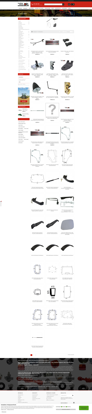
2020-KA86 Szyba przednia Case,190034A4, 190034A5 (67, 278)
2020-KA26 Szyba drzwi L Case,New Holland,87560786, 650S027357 (67, 142)
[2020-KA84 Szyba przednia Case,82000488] (52, 269)
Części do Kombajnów (21, 60)
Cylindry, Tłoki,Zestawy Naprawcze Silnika (23, 30)
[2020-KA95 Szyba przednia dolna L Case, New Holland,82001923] (67, 292)
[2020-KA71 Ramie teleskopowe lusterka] (52, 201)
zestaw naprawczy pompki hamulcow (23, 132)
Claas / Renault (21, 50)
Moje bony (34, 399)
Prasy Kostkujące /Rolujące (22, 69)
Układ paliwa (20, 34)
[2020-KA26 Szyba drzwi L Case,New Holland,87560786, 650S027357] (67, 133)
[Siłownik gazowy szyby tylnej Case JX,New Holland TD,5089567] (37, 133)
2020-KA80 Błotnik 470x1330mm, (52, 255)
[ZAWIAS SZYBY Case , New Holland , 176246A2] (67, 42)
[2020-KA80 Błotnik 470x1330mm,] (52, 247)
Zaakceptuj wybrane (66, 409)
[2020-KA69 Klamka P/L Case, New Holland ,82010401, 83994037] (37, 201)
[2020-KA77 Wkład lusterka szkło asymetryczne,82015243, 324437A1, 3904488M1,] (67, 224)
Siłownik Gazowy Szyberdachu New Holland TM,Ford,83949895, (52, 118)
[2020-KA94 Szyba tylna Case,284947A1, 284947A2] (67, 315)
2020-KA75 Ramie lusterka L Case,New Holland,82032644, (52, 233)
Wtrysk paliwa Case (21, 123)
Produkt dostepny (22, 80)
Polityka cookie (3, 409)
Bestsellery (19, 397)
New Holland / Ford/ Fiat (22, 24)
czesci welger (20, 130)
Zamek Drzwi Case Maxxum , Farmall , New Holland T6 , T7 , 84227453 (67, 97)
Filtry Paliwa (20, 26)
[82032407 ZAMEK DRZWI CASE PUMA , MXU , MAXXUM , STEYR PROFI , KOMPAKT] (37, 65)
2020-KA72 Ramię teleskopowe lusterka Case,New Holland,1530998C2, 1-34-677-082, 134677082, (67, 211)
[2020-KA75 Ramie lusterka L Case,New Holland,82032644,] (52, 224)
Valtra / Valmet (21, 56)
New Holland (20, 128)
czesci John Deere (21, 121)
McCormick (20, 55)
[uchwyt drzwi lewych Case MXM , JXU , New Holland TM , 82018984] (52, 88)
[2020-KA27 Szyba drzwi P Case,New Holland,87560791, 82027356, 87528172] (37, 156)
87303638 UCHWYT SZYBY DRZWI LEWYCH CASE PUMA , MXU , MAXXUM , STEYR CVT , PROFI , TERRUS (37, 52)
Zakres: (19, 84)
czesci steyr (20, 139)
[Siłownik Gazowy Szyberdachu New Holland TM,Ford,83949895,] (52, 110)
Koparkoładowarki (21, 61)
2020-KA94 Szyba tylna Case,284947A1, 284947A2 (67, 324)
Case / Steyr (20, 22)
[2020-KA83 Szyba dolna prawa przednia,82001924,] (37, 269)
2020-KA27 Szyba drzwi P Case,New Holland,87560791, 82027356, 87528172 (37, 165)
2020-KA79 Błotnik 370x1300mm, (37, 255)
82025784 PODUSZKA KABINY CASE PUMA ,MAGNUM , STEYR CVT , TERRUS (37, 97)
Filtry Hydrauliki (21, 28)
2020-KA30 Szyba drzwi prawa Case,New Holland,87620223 (67, 165)
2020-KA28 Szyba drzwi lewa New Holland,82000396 (52, 165)
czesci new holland (21, 137)
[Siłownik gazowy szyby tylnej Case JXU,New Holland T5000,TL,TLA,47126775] (67, 110)
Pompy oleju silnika (21, 33)
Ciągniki (19, 21)
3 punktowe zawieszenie (22, 57)
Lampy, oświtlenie (21, 47)
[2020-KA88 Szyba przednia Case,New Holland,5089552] (37, 292)
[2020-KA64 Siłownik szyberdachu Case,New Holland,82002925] (52, 178)
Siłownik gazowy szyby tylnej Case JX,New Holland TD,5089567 (37, 142)
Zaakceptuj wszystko (84, 408)
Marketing (69, 406)
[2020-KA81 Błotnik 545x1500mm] (67, 247)
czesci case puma (21, 126)
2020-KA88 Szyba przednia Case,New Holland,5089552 (37, 301)
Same (19, 54)
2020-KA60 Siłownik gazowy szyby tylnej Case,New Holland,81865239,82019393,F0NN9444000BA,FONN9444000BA (42, 120)
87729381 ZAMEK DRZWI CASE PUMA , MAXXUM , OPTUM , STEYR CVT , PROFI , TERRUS (52, 74)
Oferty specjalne (20, 394)
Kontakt (28, 0)
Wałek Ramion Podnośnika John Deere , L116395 (25, 109)
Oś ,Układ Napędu (21, 41)
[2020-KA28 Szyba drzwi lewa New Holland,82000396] (52, 156)
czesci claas (26, 128)
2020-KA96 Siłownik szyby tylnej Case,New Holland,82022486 (37, 346)
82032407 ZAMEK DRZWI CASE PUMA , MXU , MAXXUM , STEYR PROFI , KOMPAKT (37, 74)
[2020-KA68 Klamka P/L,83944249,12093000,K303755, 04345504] (67, 178)
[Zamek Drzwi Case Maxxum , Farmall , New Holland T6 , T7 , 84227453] (67, 88)
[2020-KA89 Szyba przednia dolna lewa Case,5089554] (52, 292)
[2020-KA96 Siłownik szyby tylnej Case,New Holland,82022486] (37, 337)
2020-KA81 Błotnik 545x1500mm (67, 255)
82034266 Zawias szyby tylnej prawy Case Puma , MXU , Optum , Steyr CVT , (67, 74)
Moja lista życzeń (71, 0)
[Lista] (32, 31)
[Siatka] (31, 31)
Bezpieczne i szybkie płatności (23, 402)
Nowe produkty (22, 106)
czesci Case (20, 125)
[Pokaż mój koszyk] (74, 4)
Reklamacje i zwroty (21, 399)
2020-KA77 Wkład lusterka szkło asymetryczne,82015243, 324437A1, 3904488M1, (67, 233)
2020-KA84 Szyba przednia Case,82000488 (52, 278)
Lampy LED (20, 58)
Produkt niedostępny (22, 79)
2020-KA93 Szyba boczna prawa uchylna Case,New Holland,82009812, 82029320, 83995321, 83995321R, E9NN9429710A (52, 325)
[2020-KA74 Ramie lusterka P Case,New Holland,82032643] (37, 224)
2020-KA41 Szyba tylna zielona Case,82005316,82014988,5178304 (37, 188)
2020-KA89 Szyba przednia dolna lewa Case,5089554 (52, 301)
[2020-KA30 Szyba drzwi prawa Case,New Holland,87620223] (67, 156)
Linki (19, 49)
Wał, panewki (20, 32)
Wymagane (59, 406)
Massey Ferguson (21, 51)
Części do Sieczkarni (21, 66)
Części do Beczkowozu (21, 67)
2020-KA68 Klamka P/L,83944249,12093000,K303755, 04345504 (67, 188)
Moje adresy (34, 397)
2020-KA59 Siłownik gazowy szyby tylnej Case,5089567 (52, 52)
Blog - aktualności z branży (22, 0)
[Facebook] (74, 402)
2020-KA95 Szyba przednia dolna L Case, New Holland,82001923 (67, 301)
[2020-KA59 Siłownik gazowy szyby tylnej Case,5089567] (52, 42)
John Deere (20, 23)
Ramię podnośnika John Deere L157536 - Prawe (26, 114)
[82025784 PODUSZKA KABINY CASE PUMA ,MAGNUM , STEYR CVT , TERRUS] (37, 88)
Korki (19, 48)
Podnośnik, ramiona (21, 44)
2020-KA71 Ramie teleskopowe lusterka (52, 210)
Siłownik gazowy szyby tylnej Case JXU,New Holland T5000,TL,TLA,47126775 (67, 120)
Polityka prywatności (10, 409)
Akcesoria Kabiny (21, 45)
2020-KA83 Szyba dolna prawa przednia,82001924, (37, 278)
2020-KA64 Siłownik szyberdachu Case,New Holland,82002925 (52, 188)
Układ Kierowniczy (21, 42)
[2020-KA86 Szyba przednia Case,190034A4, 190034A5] (67, 269)
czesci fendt (26, 139)
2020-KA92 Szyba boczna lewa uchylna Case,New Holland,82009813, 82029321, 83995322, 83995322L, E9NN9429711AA (37, 325)
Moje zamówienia (35, 394)
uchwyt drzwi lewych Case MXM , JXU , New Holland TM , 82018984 (52, 97)
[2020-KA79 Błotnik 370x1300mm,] (37, 247)
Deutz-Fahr (20, 53)
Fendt (19, 52)
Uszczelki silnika (21, 31)
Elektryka (20, 46)
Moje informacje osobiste (36, 398)
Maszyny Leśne (20, 64)
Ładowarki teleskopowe (21, 63)
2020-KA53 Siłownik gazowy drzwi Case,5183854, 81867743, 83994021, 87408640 (52, 143)
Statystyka (64, 406)
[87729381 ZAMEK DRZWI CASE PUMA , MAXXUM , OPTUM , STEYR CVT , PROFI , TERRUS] (52, 65)
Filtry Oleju (20, 25)
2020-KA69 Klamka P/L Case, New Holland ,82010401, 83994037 (37, 210)
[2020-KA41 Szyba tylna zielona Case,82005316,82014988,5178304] (37, 178)
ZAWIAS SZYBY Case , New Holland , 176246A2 (67, 52)
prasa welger (20, 134)
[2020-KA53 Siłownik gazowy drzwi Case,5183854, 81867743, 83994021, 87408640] (52, 133)
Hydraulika (20, 43)
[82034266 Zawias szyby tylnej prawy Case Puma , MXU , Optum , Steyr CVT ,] (67, 65)
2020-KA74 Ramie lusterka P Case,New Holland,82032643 (37, 233)
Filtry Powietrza (21, 27)
